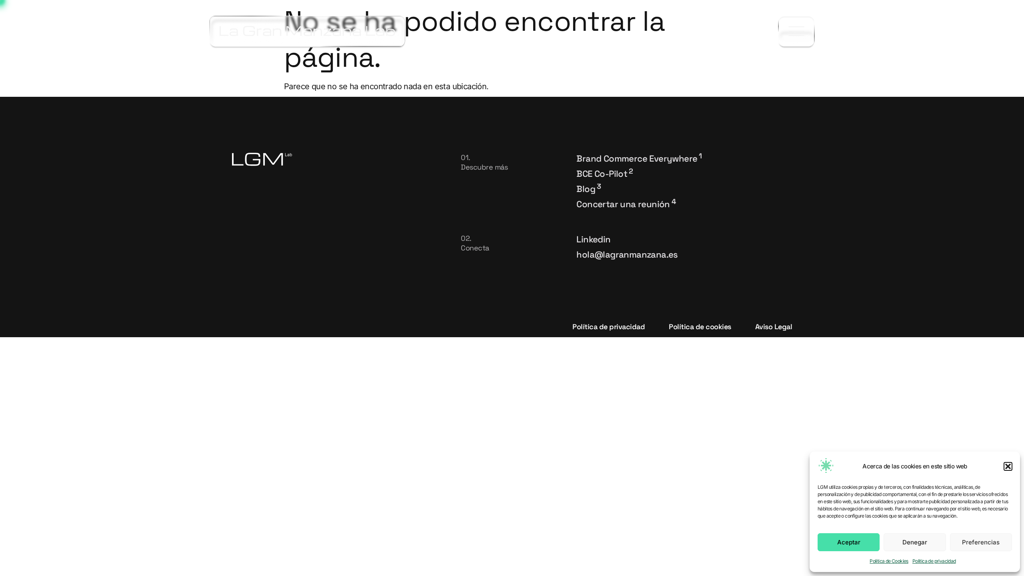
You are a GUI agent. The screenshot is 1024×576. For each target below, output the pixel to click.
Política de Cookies (889, 561)
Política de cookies (700, 326)
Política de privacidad (934, 561)
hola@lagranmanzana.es (627, 254)
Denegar (914, 542)
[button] (1008, 466)
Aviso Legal (773, 326)
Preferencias (981, 542)
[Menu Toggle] (796, 31)
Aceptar (848, 542)
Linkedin (593, 239)
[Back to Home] (307, 31)
